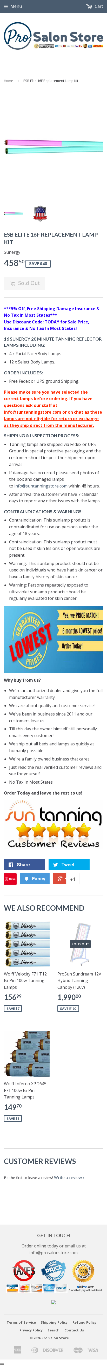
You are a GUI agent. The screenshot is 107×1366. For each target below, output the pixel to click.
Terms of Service (21, 1322)
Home (8, 80)
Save (12, 879)
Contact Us (74, 1330)
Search (53, 1330)
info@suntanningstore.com (41, 486)
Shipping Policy (54, 1322)
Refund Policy (84, 1322)
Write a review (68, 1177)
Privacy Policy (31, 1330)
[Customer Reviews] (53, 847)
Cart (98, 6)
